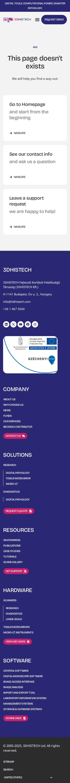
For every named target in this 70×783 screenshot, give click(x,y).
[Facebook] (28, 324)
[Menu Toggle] (37, 19)
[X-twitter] (13, 324)
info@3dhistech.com (17, 302)
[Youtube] (21, 324)
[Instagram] (35, 324)
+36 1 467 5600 (14, 309)
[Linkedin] (6, 324)
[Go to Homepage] (17, 19)
